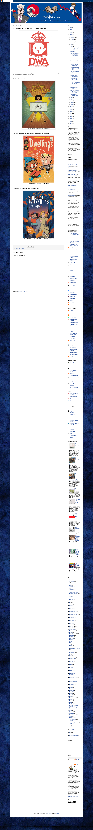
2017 (71, 113)
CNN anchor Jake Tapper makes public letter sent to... (75, 82)
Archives (71, 589)
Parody (70, 685)
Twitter (70, 728)
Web (70, 732)
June (72, 46)
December (73, 36)
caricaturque (72, 247)
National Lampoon (73, 677)
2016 (71, 114)
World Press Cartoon (73, 735)
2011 (71, 123)
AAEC (70, 579)
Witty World (71, 734)
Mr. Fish (71, 300)
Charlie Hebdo (72, 618)
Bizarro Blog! (72, 362)
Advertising (71, 581)
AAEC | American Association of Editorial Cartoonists (74, 234)
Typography (71, 729)
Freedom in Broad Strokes (74, 648)
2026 (71, 27)
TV (69, 726)
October (72, 39)
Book (19, 248)
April (72, 99)
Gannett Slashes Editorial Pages (74, 95)
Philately (71, 687)
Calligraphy (71, 605)
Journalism (71, 663)
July (71, 44)
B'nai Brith (71, 599)
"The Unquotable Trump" (77, 564)
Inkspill (71, 342)
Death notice (71, 630)
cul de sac (72, 373)
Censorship (71, 617)
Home (39, 289)
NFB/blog (72, 383)
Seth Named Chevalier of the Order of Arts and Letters (74, 48)
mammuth (49, 813)
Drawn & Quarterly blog (74, 377)
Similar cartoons (73, 352)
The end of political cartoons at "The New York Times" (77, 502)
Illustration (71, 661)
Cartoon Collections (74, 322)
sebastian (72, 304)
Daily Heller (72, 338)
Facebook (71, 636)
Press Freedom (72, 697)
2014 (71, 118)
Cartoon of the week (73, 612)
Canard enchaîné (72, 607)
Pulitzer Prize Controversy (73, 85)
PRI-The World (73, 347)
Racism (70, 700)
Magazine (71, 670)
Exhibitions (71, 635)
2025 (71, 29)
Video (70, 731)
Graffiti (70, 655)
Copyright (71, 627)
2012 (71, 121)
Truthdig (71, 437)
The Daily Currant (73, 400)
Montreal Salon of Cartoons (72, 674)
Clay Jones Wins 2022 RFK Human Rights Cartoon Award (74, 91)
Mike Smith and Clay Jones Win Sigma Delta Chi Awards (74, 54)
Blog (70, 602)
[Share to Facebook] (31, 247)
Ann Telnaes (72, 276)
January (72, 104)
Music (70, 675)
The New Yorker (72, 719)
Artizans (71, 591)
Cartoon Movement (74, 327)
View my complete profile (73, 796)
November (73, 37)
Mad (70, 668)
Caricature (71, 608)
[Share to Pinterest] (33, 247)
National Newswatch (74, 435)
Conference (71, 623)
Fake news (71, 638)
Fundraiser (71, 651)
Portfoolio (71, 694)
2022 (71, 34)
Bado (77, 764)
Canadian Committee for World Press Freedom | (74, 424)
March (72, 100)
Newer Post (15, 289)
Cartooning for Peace (74, 249)
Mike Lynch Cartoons (74, 345)
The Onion (72, 402)
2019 (71, 109)
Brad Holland (72, 280)
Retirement (71, 703)
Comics (22, 248)
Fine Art (70, 645)
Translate (78, 759)
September (73, 41)
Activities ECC (73, 312)
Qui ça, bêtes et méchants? (73, 170)
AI (69, 582)
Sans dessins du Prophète (73, 180)
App (70, 588)
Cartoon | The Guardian (74, 285)
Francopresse (72, 647)
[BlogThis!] (28, 247)
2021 (71, 106)
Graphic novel (72, 657)
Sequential (72, 385)
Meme (70, 671)
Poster (70, 696)
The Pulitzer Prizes (74, 267)
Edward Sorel (72, 292)
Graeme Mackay (73, 294)
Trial (70, 725)
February (72, 102)
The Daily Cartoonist (74, 354)
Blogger (57, 813)
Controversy (71, 626)
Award (17, 248)
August (72, 42)
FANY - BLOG (72, 340)
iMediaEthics (72, 431)
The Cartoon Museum (74, 264)
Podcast (71, 691)
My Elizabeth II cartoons (77, 528)
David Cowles (72, 290)
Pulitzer (70, 699)
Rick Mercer (72, 414)
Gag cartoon (71, 652)
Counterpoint (72, 629)
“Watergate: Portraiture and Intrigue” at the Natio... (74, 68)
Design (70, 632)
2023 (71, 32)
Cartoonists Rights (73, 615)
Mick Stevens (72, 298)
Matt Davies (72, 296)
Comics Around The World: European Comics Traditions (77, 552)
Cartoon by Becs (72, 609)
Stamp (70, 716)
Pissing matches (77, 489)
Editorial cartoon (72, 633)
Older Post (61, 289)
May (72, 97)
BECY (70, 601)
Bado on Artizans (73, 278)
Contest (70, 624)
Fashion (71, 639)
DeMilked (72, 408)
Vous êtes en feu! (71, 174)
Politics (70, 693)
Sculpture (71, 711)
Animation (71, 586)
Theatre (70, 723)
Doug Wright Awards (74, 375)
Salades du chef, (71, 195)
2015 (71, 116)
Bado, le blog (72, 315)
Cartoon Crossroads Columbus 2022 (74, 76)
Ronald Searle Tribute (74, 302)
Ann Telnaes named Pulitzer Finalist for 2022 (77, 516)
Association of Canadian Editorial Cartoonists (74, 593)
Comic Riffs (72, 368)
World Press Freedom (73, 737)
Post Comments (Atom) (23, 291)
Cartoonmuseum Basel (74, 252)
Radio (70, 702)
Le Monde (71, 667)
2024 (71, 31)
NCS (70, 682)
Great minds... (73, 51)
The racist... (71, 720)
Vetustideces (72, 356)
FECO (70, 641)
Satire (70, 710)
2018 (71, 111)
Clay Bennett (72, 287)
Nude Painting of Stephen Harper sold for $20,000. (77, 538)
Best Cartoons (73, 317)
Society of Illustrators (74, 262)
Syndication (71, 717)
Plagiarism (71, 690)
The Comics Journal (74, 387)
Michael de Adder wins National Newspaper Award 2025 (77, 446)
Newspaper (71, 684)
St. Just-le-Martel (72, 714)
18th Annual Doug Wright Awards (74, 65)
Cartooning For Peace (73, 614)
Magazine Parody (73, 396)
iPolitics (71, 433)
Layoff (70, 664)
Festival (70, 642)
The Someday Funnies (73, 722)
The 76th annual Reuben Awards (74, 79)
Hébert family (72, 658)
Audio (70, 596)
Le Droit (71, 665)
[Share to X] (30, 247)
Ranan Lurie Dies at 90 (75, 74)
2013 (71, 120)
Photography (71, 688)
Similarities (71, 713)
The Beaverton (73, 398)
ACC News (72, 310)
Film (70, 644)
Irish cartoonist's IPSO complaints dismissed (74, 58)
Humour (71, 660)
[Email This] (27, 247)
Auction (70, 595)
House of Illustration (74, 254)
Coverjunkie (72, 336)
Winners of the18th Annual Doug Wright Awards (75, 62)
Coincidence (71, 620)
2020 (71, 108)
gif (69, 654)
